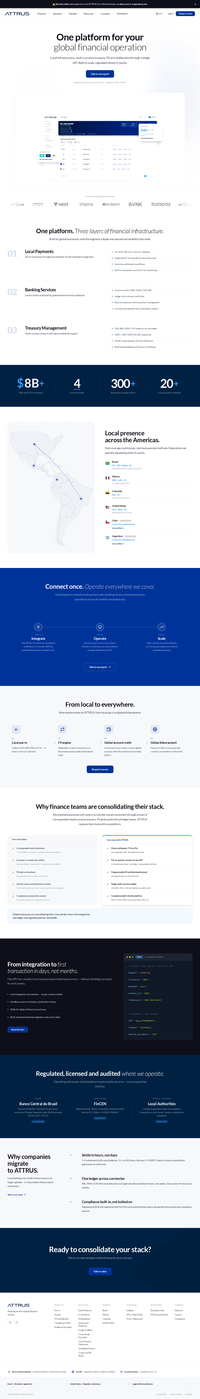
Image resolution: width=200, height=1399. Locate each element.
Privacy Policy (161, 1394)
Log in (171, 13)
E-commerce (84, 1314)
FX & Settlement (61, 1319)
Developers (122, 13)
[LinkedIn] (10, 1322)
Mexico (105, 1314)
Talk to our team (15, 1194)
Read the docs (17, 1029)
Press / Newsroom (135, 1319)
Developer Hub (157, 1310)
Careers (178, 1314)
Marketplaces (84, 1319)
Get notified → (118, 528)
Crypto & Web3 (85, 1330)
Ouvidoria (188, 1394)
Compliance (180, 1319)
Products (41, 13)
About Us (179, 1310)
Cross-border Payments (84, 1336)
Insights (130, 1310)
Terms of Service (176, 1394)
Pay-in (57, 1310)
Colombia (106, 1319)
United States (108, 1323)
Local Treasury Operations (84, 1343)
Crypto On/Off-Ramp (85, 1354)
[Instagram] (16, 1322)
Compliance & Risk (62, 1323)
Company (105, 13)
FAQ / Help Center (135, 1314)
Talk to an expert (100, 73)
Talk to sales (100, 1271)
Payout (57, 1314)
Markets (73, 13)
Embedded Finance (86, 1348)
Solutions (57, 13)
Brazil (104, 1310)
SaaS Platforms (85, 1310)
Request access (185, 13)
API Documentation (159, 1314)
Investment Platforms (83, 1324)
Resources (89, 13)
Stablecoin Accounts (63, 1327)
